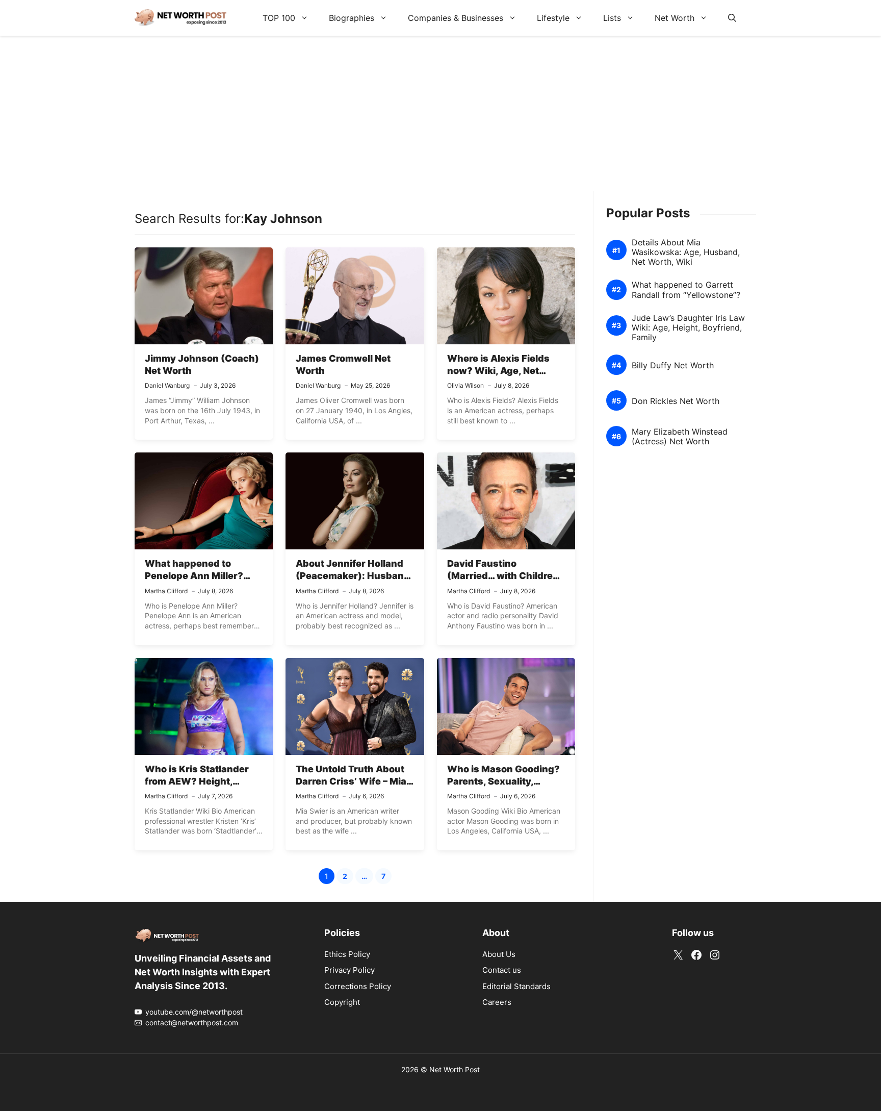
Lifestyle (553, 18)
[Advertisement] (440, 119)
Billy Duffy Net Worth (673, 365)
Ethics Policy (347, 954)
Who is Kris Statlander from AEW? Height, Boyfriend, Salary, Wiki (197, 781)
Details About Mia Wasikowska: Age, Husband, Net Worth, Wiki (686, 252)
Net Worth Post (454, 1069)
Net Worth (674, 18)
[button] (732, 18)
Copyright (342, 1002)
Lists (612, 18)
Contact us (501, 970)
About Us (498, 954)
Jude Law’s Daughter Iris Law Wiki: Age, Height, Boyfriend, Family (688, 327)
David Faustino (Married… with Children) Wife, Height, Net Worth (505, 576)
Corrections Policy (357, 986)
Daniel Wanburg (167, 385)
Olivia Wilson (465, 385)
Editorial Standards (516, 986)
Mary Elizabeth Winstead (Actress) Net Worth (680, 436)
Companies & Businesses (455, 18)
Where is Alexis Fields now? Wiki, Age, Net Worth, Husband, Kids (498, 371)
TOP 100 (279, 18)
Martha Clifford (166, 591)
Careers (496, 1002)
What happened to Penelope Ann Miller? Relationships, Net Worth (202, 576)
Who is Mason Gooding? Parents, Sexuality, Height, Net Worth (503, 781)
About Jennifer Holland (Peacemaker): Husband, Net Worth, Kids (354, 576)
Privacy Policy (349, 970)
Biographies (351, 18)
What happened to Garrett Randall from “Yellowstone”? (686, 289)
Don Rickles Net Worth (675, 401)
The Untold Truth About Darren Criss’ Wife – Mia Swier (351, 781)
